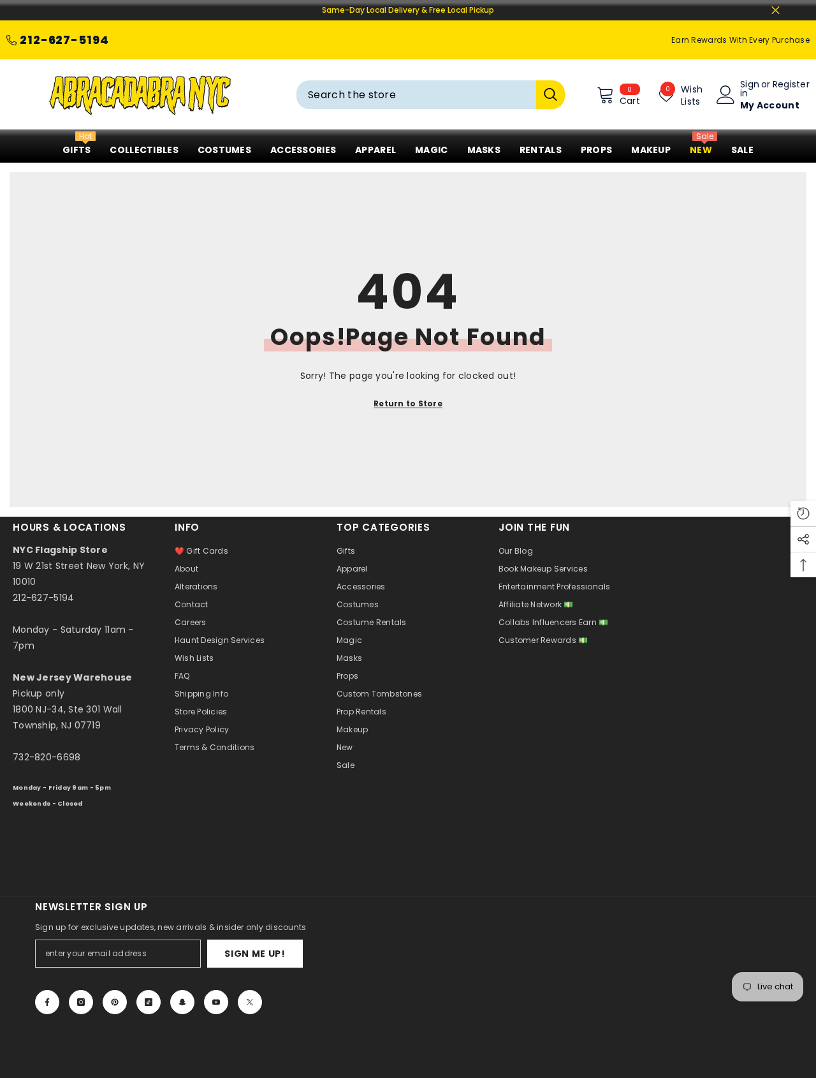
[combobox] (416, 94)
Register (791, 85)
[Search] (430, 94)
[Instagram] (81, 1002)
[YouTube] (216, 1002)
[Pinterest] (115, 1002)
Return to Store (408, 403)
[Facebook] (47, 1002)
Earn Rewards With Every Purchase (740, 39)
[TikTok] (148, 1002)
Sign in (749, 89)
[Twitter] (250, 1002)
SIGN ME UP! (255, 953)
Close (775, 10)
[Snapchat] (182, 1002)
